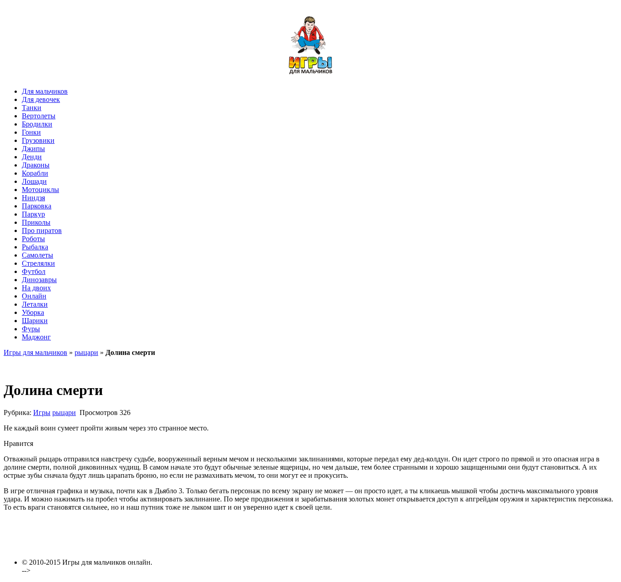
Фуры (31, 329)
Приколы (36, 222)
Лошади (34, 181)
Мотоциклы (40, 189)
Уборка (33, 312)
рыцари (86, 352)
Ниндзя (33, 198)
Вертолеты (38, 116)
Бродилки (37, 124)
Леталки (35, 304)
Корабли (35, 173)
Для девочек (41, 99)
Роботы (33, 239)
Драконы (36, 165)
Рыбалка (35, 247)
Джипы (33, 148)
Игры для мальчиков (35, 352)
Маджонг (36, 337)
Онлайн (34, 296)
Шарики (35, 320)
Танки (31, 107)
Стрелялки (38, 263)
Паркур (33, 214)
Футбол (33, 271)
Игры (41, 412)
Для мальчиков (45, 91)
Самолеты (37, 255)
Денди (32, 157)
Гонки (31, 132)
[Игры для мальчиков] (310, 76)
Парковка (36, 206)
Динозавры (39, 279)
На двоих (36, 288)
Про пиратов (42, 230)
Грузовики (38, 140)
